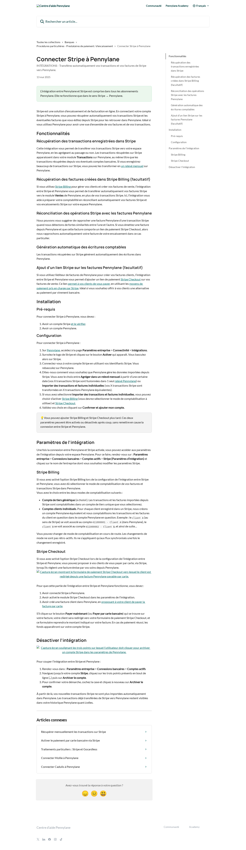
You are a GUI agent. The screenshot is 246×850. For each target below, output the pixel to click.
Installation (175, 129)
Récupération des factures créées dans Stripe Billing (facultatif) (185, 80)
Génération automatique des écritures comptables (187, 107)
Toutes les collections (48, 42)
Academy (194, 826)
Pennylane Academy (177, 6)
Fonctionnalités (177, 56)
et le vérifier (78, 324)
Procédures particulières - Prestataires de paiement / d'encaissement (75, 46)
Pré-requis (177, 135)
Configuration (179, 141)
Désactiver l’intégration (182, 166)
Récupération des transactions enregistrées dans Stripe (185, 66)
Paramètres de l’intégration (184, 148)
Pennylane (53, 350)
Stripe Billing (63, 186)
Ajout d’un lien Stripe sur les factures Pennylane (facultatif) (186, 119)
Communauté (153, 6)
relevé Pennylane (125, 381)
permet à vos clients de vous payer (89, 283)
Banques (69, 42)
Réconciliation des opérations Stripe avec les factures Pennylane (187, 95)
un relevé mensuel (132, 166)
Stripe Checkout (131, 279)
